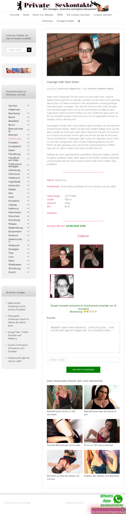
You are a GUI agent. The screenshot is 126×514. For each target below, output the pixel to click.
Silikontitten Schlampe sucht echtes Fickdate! (17, 306)
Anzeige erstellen (74, 502)
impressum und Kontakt (18, 502)
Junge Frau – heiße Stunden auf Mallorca (18, 335)
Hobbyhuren (75, 88)
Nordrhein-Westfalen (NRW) (100, 88)
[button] (79, 21)
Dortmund (63, 88)
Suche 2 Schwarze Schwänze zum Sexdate (18, 348)
